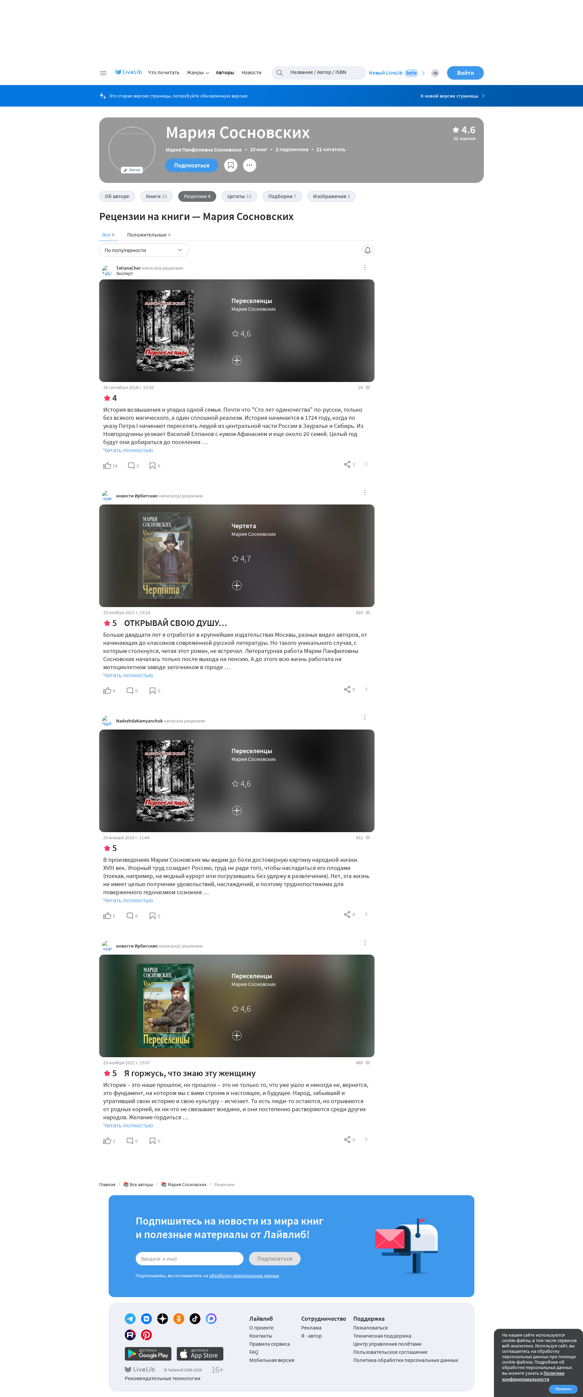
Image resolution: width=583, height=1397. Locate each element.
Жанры (195, 72)
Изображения (331, 196)
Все (108, 234)
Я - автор (311, 1335)
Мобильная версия (271, 1360)
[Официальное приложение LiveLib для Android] (148, 1354)
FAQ (253, 1351)
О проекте (261, 1327)
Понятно (563, 1388)
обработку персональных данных (244, 1275)
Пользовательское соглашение (390, 1351)
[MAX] (211, 1318)
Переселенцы (251, 300)
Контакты (260, 1335)
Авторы (225, 72)
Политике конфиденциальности (533, 1376)
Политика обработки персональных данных (405, 1360)
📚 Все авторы (138, 1184)
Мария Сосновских (253, 308)
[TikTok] (195, 1318)
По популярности (125, 250)
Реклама (311, 1327)
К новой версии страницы (449, 96)
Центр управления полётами (387, 1343)
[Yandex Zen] (162, 1318)
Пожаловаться (370, 1327)
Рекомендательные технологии (162, 1378)
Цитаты (239, 196)
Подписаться (192, 165)
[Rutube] (130, 1335)
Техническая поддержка (382, 1335)
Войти (465, 73)
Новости (251, 72)
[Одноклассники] (178, 1318)
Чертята (243, 525)
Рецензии (197, 196)
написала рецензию (162, 268)
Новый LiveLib (393, 72)
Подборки (282, 196)
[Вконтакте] (146, 1318)
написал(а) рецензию (181, 495)
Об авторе (117, 196)
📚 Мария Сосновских (183, 1184)
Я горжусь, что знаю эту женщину (190, 1072)
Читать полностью (128, 450)
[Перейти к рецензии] (366, 464)
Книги (156, 196)
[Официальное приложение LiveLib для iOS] (200, 1354)
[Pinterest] (146, 1335)
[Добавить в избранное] (231, 165)
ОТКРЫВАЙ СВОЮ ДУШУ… (175, 622)
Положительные (149, 234)
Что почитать (163, 72)
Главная (107, 1184)
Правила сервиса (269, 1343)
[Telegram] (130, 1318)
